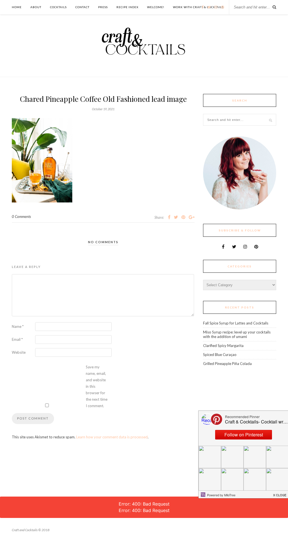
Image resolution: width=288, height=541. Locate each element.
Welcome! (155, 7)
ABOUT (35, 7)
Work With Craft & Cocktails (198, 7)
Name (18, 326)
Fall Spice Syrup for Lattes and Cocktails (235, 323)
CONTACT (82, 7)
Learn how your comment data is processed (112, 437)
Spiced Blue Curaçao (220, 354)
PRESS (103, 7)
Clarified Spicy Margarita (223, 345)
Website (19, 352)
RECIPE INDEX (127, 7)
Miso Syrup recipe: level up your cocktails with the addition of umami (237, 334)
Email (17, 339)
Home (17, 7)
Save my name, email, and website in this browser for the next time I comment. (96, 386)
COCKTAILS (58, 7)
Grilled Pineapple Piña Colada (227, 363)
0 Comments (21, 216)
